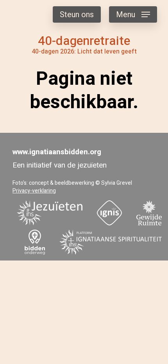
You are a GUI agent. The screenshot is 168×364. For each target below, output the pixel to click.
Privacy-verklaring (34, 191)
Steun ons (77, 14)
